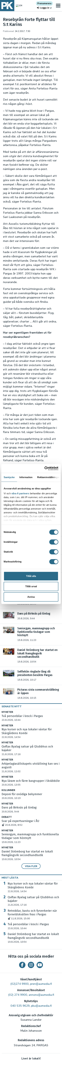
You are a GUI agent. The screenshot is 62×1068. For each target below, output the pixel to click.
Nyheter (7, 712)
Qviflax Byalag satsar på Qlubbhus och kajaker (33, 901)
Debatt (7, 817)
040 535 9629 (20, 1006)
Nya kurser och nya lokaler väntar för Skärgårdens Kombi (33, 887)
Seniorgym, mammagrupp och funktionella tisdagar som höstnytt (30, 838)
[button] (44, 8)
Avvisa (31, 596)
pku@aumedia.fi (41, 1006)
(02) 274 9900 (17, 995)
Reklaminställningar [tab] (48, 477)
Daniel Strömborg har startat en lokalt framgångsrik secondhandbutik (27, 855)
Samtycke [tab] (9, 477)
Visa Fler (31, 866)
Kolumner (8, 790)
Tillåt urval (31, 586)
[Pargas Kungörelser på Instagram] (31, 965)
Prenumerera (44, 3)
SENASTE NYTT (12, 706)
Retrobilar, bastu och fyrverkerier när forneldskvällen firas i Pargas (32, 914)
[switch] (53, 541)
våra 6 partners (20, 493)
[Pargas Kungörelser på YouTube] (40, 965)
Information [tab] (25, 477)
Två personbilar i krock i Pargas (28, 926)
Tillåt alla (31, 576)
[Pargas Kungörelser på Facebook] (22, 965)
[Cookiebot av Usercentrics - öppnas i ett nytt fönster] (44, 468)
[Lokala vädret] (18, 5)
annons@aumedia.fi (41, 995)
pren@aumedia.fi (41, 984)
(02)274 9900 (19, 984)
